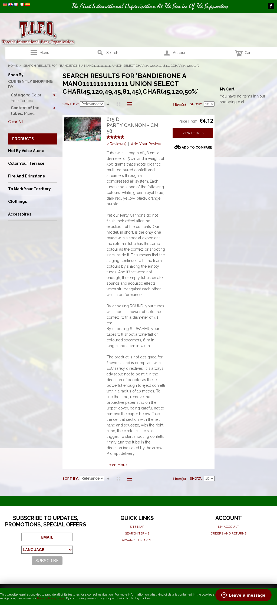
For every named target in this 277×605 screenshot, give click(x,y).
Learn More (117, 465)
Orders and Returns (228, 533)
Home (13, 66)
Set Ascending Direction (109, 104)
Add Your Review (146, 144)
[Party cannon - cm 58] (82, 129)
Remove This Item (54, 95)
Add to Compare (197, 147)
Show (195, 104)
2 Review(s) (116, 144)
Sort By (70, 104)
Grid (118, 104)
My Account (228, 527)
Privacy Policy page (50, 598)
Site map (137, 527)
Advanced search (137, 540)
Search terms (137, 533)
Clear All (15, 122)
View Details (193, 133)
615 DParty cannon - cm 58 (132, 125)
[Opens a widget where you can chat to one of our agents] (243, 595)
